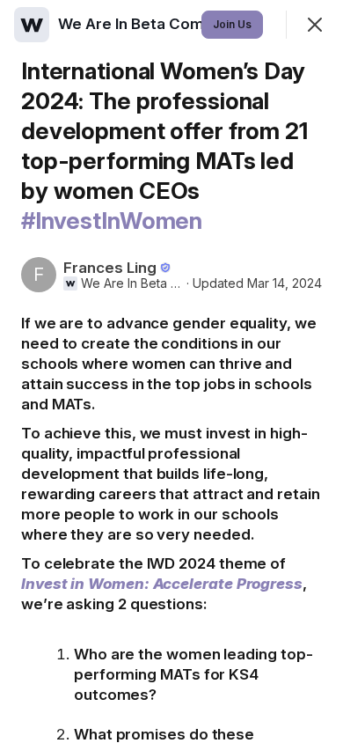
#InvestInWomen (111, 220)
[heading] (158, 23)
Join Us (232, 24)
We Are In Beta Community (132, 283)
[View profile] (31, 24)
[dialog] (171, 371)
